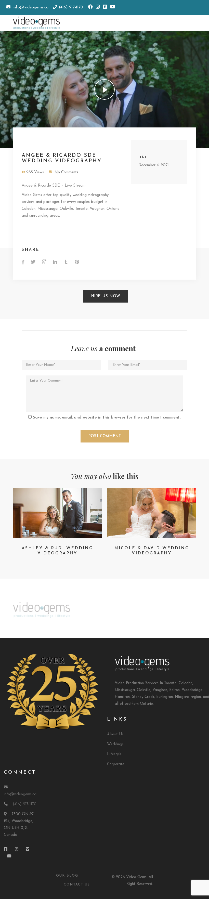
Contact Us (77, 884)
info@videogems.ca (20, 794)
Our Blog (67, 875)
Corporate (115, 764)
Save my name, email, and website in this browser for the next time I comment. (107, 418)
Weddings (115, 744)
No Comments (66, 172)
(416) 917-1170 (24, 804)
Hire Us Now (105, 296)
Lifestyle (114, 754)
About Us (115, 734)
